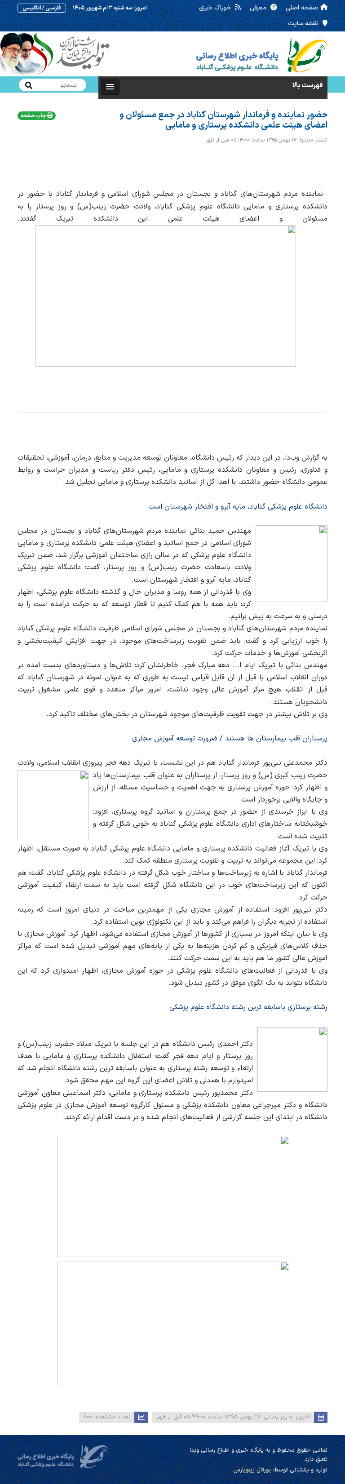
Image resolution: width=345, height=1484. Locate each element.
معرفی (259, 8)
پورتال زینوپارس (252, 1470)
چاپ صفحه (34, 116)
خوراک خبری (216, 8)
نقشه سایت (304, 23)
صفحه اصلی (302, 8)
